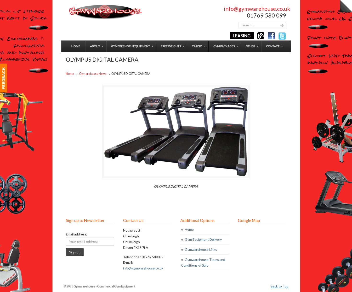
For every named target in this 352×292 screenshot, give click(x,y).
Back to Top (280, 286)
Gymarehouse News (92, 74)
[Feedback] (3, 78)
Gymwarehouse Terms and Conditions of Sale (203, 262)
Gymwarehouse (105, 12)
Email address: (76, 234)
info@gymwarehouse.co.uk (257, 8)
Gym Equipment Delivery (203, 239)
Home (70, 74)
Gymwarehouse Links (201, 249)
